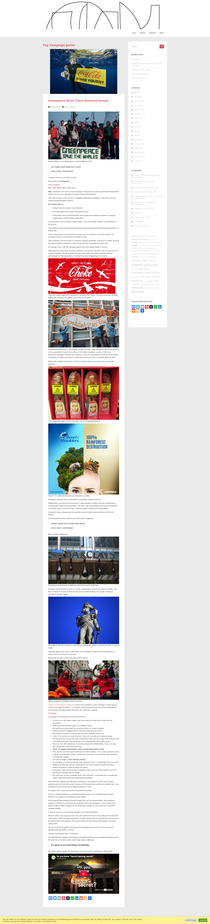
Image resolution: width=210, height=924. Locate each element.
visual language (148, 288)
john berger (143, 257)
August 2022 (138, 118)
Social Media (135, 59)
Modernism (152, 260)
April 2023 (137, 92)
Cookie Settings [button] (191, 920)
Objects (137, 265)
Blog (134, 33)
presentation (144, 269)
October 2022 (139, 110)
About (161, 33)
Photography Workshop (139, 74)
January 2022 (138, 148)
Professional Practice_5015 (143, 209)
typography (137, 287)
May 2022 (137, 131)
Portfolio (152, 33)
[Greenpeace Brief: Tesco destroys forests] (84, 71)
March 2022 (138, 140)
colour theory (143, 245)
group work (145, 254)
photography (151, 265)
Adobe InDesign (151, 236)
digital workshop (136, 251)
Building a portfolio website (141, 70)
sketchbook (153, 280)
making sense (152, 257)
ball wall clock (136, 242)
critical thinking (152, 245)
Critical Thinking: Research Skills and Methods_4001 (145, 176)
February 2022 (139, 144)
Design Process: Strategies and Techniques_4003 (143, 203)
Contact (142, 33)
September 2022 (139, 114)
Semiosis (156, 276)
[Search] (162, 46)
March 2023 (138, 97)
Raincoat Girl (153, 272)
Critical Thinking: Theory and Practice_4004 (142, 182)
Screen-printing (145, 277)
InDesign (135, 257)
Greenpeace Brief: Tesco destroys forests (78, 100)
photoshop (134, 269)
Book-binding (146, 242)
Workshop (137, 292)
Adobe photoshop (139, 239)
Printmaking (138, 272)
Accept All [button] (203, 920)
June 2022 (137, 127)
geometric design (154, 251)
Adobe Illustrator (138, 236)
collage (134, 245)
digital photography (149, 248)
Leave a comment (69, 107)
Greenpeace (135, 254)
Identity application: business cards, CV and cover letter (146, 64)
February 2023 (139, 101)
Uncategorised (139, 221)
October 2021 (139, 161)
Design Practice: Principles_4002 (145, 192)
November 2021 (139, 157)
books (160, 242)
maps (144, 260)
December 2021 (139, 152)
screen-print (134, 277)
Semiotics (137, 280)
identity (153, 253)
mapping (136, 260)
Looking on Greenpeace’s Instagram (61, 705)
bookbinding (154, 242)
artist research (152, 239)
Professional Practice (138, 78)
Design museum (137, 248)
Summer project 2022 (142, 217)
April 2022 (137, 135)
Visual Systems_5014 (141, 226)
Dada (159, 245)
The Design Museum (147, 284)
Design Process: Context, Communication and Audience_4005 (147, 197)
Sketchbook (138, 213)
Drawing (146, 251)
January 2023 (138, 105)
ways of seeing (158, 288)
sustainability (135, 284)
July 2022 (137, 122)
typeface (157, 284)
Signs (145, 281)
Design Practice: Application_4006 (146, 188)
